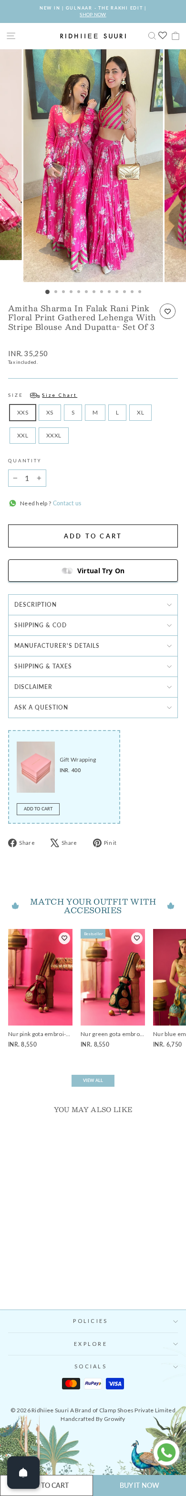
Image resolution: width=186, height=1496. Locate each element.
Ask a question (41, 707)
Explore (90, 1344)
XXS (22, 412)
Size (42, 395)
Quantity (24, 460)
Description (35, 604)
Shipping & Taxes (43, 666)
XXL (22, 435)
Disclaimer (33, 686)
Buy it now (139, 1485)
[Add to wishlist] (167, 311)
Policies (90, 1321)
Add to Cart (38, 808)
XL (140, 412)
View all (93, 1080)
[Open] (23, 1472)
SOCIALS (90, 1366)
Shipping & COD (40, 625)
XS (49, 412)
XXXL (53, 435)
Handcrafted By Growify (93, 1418)
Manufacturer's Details (57, 645)
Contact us (66, 503)
